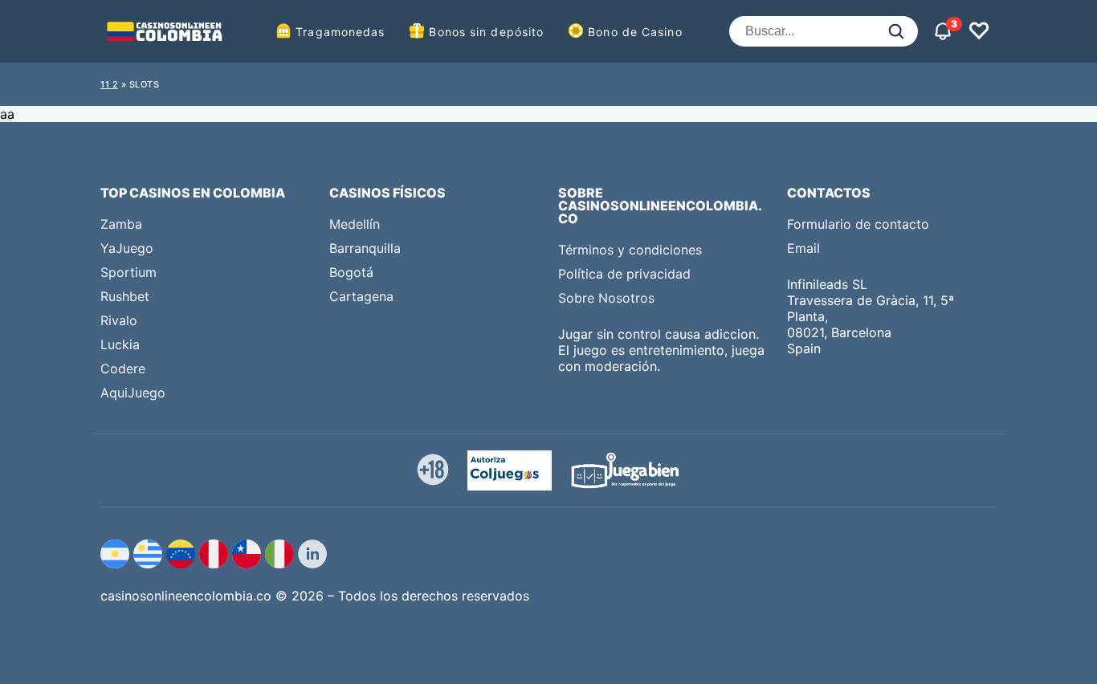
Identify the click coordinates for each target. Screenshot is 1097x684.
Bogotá (351, 272)
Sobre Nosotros (606, 298)
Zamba (121, 224)
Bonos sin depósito (486, 32)
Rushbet (124, 296)
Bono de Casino (635, 32)
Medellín (354, 224)
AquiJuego (132, 393)
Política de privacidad (624, 274)
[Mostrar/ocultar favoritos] (978, 31)
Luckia (120, 344)
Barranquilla (365, 248)
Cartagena (361, 296)
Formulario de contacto (858, 224)
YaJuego (126, 248)
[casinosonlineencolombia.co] (164, 31)
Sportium (128, 272)
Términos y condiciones (630, 250)
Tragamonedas (340, 32)
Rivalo (118, 320)
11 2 (109, 84)
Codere (122, 368)
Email (803, 248)
